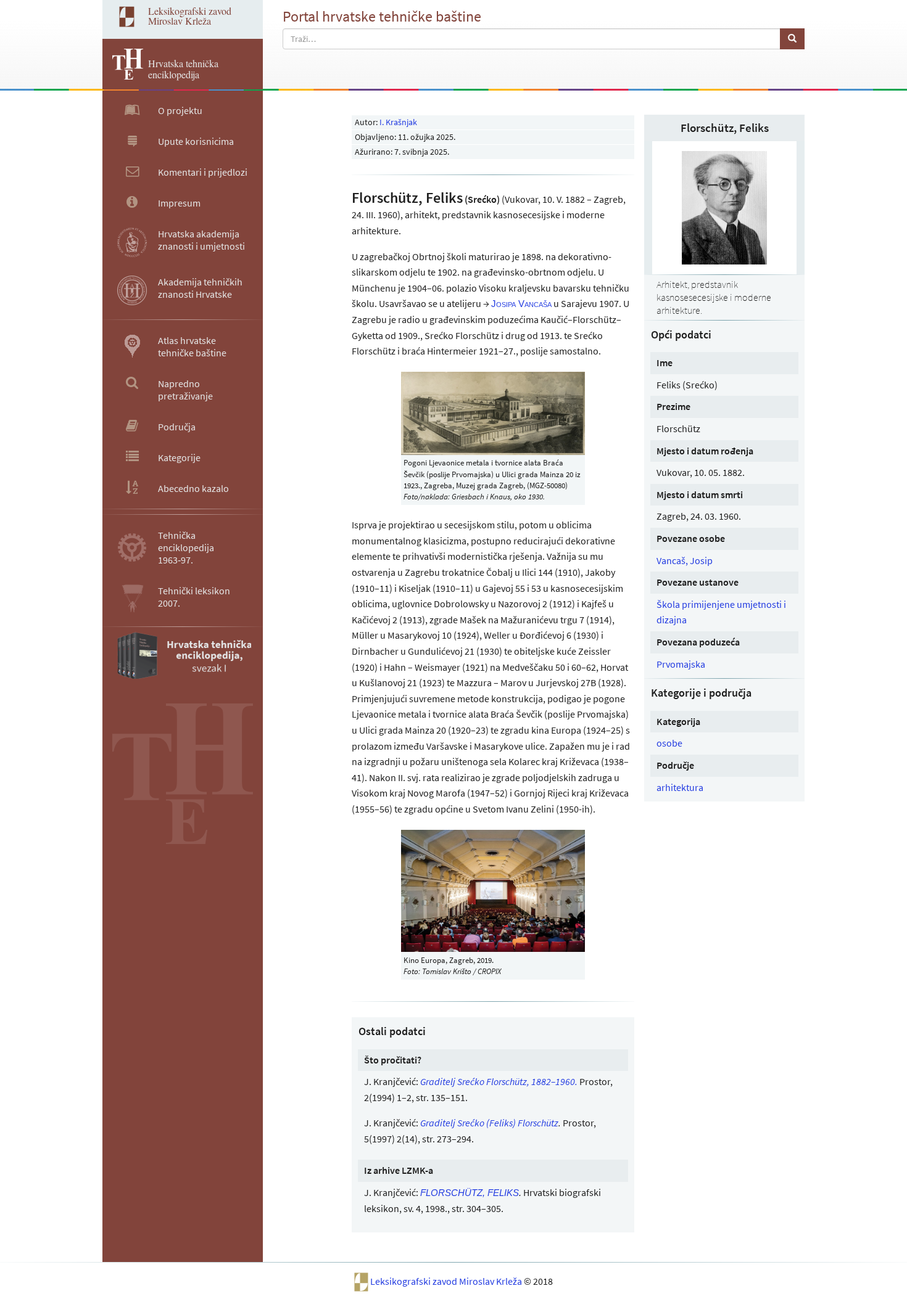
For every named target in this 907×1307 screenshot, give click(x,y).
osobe (669, 743)
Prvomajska (680, 664)
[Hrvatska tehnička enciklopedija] (122, 76)
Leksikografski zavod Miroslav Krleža (447, 1281)
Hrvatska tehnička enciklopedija (183, 69)
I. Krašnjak (398, 122)
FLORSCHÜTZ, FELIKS (469, 1192)
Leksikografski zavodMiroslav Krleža (189, 15)
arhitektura (679, 787)
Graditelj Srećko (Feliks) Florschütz (489, 1122)
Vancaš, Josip (684, 560)
